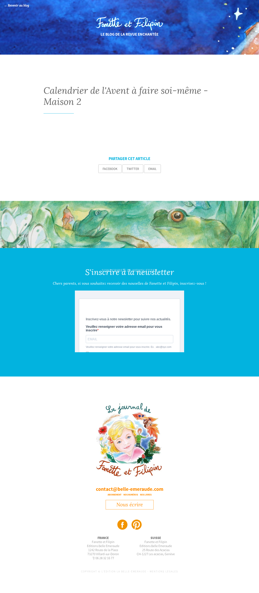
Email (152, 169)
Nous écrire (129, 505)
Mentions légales (164, 571)
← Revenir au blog (16, 5)
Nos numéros (130, 494)
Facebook (110, 169)
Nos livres (146, 494)
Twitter (133, 169)
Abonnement (114, 494)
